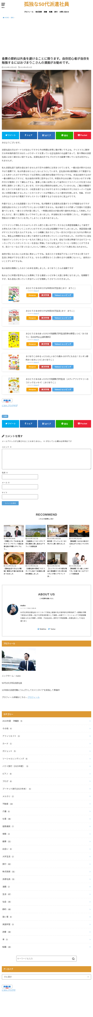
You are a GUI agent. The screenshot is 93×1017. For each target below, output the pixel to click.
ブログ (6, 781)
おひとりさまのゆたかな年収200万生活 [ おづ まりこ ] (50, 311)
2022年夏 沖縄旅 (12, 721)
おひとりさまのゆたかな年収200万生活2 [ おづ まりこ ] (50, 288)
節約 (5, 416)
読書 (45, 12)
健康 (6, 841)
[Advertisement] (46, 39)
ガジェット (8, 751)
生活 (6, 894)
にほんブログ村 (8, 405)
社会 (6, 902)
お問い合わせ (64, 12)
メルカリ (7, 796)
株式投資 (38, 12)
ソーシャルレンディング (14, 759)
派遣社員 (8, 879)
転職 (50, 12)
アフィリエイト (10, 736)
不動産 (7, 804)
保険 (5, 834)
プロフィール (28, 12)
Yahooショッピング (62, 295)
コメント (7, 447)
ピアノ (6, 774)
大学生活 (7, 856)
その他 (6, 728)
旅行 (56, 12)
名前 (5, 473)
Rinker (35, 290)
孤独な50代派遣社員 (46, 4)
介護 (5, 811)
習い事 (6, 917)
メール (6, 483)
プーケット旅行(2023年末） (16, 789)
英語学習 (7, 924)
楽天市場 (45, 295)
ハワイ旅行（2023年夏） (15, 766)
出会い (6, 849)
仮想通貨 (7, 826)
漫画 (5, 887)
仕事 (6, 819)
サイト (4, 493)
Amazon (32, 295)
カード (6, 743)
